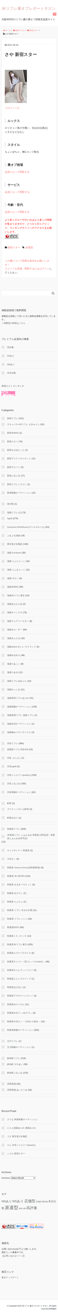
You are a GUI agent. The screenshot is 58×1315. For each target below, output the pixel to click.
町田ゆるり (12, 818)
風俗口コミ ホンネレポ (13, 386)
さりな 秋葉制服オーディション (22, 1119)
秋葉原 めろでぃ (15, 893)
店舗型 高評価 (42, 1202)
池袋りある (12, 672)
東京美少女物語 (14, 544)
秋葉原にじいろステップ (19, 978)
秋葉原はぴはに (14, 987)
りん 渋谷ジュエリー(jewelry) (21, 1145)
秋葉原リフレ (13, 829)
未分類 (10, 504)
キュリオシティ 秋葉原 (18, 850)
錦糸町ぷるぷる (14, 1072)
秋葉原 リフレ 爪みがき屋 (19, 910)
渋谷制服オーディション (19, 792)
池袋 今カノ (13, 578)
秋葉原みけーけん (15, 1004)
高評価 (10, 347)
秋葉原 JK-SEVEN (16, 876)
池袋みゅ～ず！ (14, 629)
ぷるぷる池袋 (13, 535)
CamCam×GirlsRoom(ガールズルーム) (26, 527)
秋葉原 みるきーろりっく (19, 884)
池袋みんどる (13, 638)
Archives (6, 1178)
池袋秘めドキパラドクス (19, 732)
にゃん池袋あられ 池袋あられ (21, 1128)
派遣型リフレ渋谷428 (17, 749)
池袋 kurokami (14, 552)
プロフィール (12, 108)
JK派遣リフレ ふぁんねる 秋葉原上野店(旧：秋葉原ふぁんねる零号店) (31, 837)
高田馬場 (11, 1084)
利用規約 (52, 1309)
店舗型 (29, 1201)
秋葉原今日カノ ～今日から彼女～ (23, 1021)
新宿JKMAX (13, 433)
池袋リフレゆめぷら (17, 681)
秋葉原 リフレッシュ (17, 919)
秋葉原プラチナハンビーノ (20, 995)
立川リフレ (12, 1041)
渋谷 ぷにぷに (14, 758)
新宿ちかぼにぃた (15, 450)
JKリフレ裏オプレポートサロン (29, 8)
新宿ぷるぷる (13, 475)
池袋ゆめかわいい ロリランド (21, 646)
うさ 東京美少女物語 (17, 1136)
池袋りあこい (13, 664)
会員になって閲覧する (17, 172)
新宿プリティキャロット (19, 458)
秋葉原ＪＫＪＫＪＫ (17, 936)
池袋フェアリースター (18, 621)
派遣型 (29, 247)
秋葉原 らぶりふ (15, 901)
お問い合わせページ (13, 1256)
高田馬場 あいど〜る (17, 1090)
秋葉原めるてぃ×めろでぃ (19, 1013)
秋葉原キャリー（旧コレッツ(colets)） (26, 961)
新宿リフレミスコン (17, 484)
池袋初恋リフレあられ (18, 698)
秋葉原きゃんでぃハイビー (20, 970)
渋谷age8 (11, 766)
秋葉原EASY (13, 927)
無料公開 (22, 1208)
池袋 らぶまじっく (16, 569)
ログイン (44, 268)
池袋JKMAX (13, 587)
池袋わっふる (13, 689)
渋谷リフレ (12, 743)
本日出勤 (11, 373)
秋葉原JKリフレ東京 (17, 944)
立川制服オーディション (19, 1047)
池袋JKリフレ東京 (16, 595)
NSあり (10, 356)
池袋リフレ (12, 512)
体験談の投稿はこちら (14, 323)
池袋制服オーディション (19, 706)
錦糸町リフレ (13, 1058)
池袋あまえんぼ (14, 604)
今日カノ (11, 859)
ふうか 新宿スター (16, 1153)
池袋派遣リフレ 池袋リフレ (20, 715)
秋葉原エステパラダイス (19, 953)
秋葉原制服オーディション (20, 1030)
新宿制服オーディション (19, 493)
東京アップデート (10, 1277)
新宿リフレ (12, 418)
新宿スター (14, 247)
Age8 (9, 518)
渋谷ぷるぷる (13, 783)
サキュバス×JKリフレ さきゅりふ (23, 424)
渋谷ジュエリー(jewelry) (19, 775)
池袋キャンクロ (14, 612)
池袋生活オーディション (19, 724)
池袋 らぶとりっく (16, 561)
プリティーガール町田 (18, 809)
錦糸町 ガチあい (15, 1064)
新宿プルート (13, 467)
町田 (9, 803)
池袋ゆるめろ (13, 655)
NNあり (11, 364)
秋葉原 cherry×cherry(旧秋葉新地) (23, 867)
